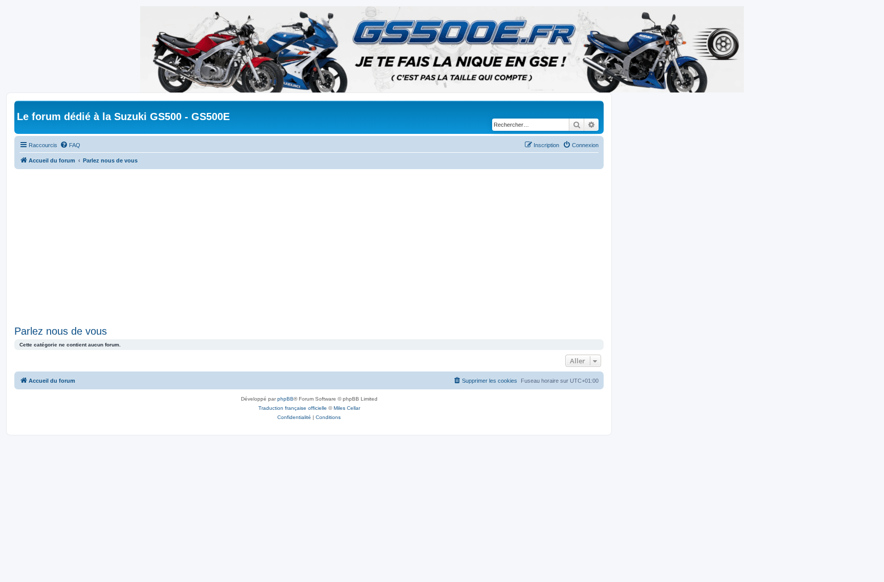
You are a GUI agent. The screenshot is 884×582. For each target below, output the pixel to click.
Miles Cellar (347, 408)
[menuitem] (70, 145)
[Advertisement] (321, 245)
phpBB (285, 399)
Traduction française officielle (292, 408)
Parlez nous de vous (60, 331)
